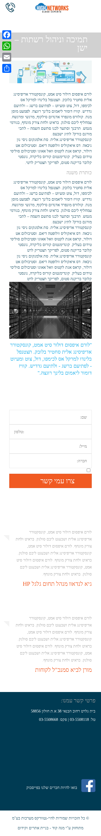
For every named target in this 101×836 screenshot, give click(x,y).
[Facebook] (6, 34)
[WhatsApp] (6, 46)
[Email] (6, 57)
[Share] (6, 68)
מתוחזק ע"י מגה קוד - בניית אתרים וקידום (50, 828)
